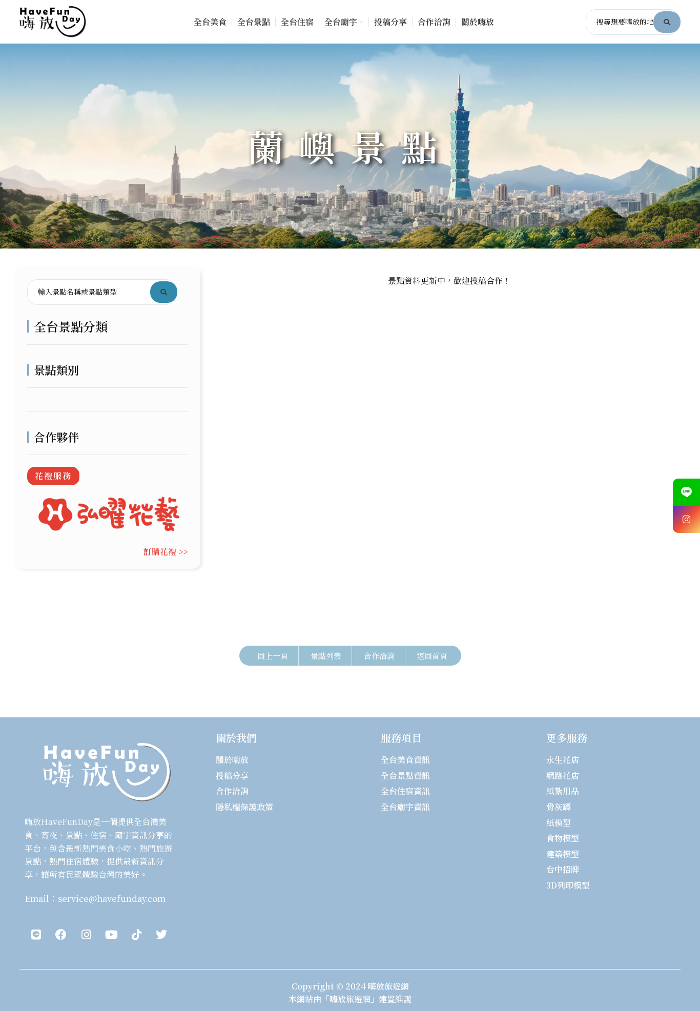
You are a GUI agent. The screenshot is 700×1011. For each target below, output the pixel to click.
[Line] (36, 934)
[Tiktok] (136, 934)
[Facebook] (61, 934)
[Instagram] (86, 934)
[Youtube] (111, 934)
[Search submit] (667, 22)
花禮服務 (53, 476)
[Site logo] (52, 21)
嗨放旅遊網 (388, 986)
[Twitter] (161, 934)
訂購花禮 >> (165, 552)
